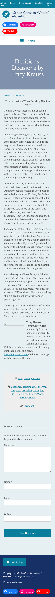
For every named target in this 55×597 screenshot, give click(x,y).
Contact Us (50, 4)
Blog (20, 378)
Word (40, 394)
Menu (30, 40)
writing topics (27, 397)
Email (8, 498)
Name (8, 482)
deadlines (16, 387)
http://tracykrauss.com (16, 354)
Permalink (29, 406)
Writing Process (32, 378)
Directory (39, 3)
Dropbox (16, 390)
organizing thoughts (32, 390)
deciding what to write (34, 387)
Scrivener (16, 394)
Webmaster (17, 582)
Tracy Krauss (29, 394)
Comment (10, 445)
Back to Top (16, 562)
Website (8, 514)
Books (12, 3)
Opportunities (25, 3)
